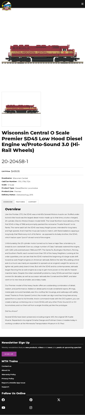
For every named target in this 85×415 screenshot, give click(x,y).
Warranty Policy (9, 374)
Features (20, 202)
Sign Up (9, 354)
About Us (6, 370)
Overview (8, 202)
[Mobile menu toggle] (82, 4)
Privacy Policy (8, 378)
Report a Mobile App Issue (13, 383)
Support (32, 202)
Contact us (6, 366)
